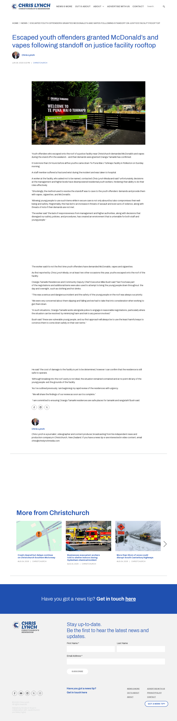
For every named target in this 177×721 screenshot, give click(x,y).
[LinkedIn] (27, 693)
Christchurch (40, 63)
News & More (64, 6)
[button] (164, 6)
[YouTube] (21, 693)
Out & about (133, 693)
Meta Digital (21, 712)
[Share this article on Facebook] (34, 407)
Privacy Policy (154, 693)
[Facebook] (14, 693)
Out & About (83, 6)
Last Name (122, 643)
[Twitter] (33, 693)
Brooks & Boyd (27, 708)
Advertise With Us (118, 6)
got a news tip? (156, 704)
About (97, 6)
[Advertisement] (88, 243)
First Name (73, 643)
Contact (138, 6)
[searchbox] (156, 6)
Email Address (74, 656)
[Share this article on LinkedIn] (40, 407)
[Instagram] (40, 693)
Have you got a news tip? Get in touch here (81, 690)
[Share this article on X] (46, 407)
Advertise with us (156, 689)
